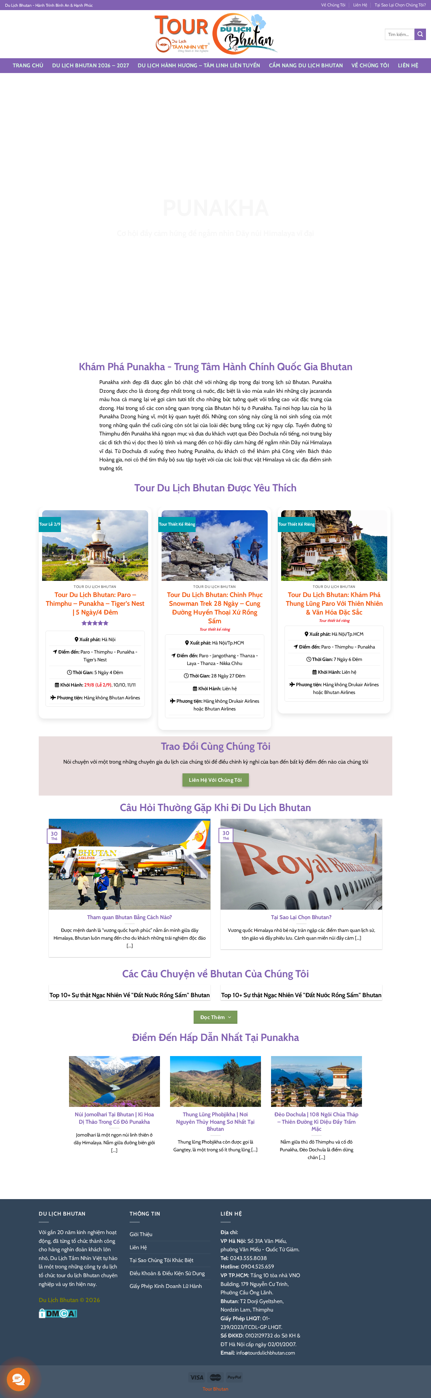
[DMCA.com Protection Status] (58, 1312)
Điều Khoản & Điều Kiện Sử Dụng (167, 1273)
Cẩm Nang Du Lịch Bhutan (306, 65)
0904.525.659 (257, 1266)
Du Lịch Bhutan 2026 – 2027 (90, 65)
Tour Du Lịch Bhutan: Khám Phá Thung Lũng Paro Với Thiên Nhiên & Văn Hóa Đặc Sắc (334, 603)
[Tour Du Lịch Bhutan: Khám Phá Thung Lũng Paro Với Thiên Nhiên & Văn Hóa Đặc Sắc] (334, 545)
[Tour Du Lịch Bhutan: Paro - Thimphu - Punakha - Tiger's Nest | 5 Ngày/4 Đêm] (95, 545)
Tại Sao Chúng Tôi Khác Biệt (161, 1260)
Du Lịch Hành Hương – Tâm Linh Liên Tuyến (199, 65)
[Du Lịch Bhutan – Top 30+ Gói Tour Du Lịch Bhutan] (215, 34)
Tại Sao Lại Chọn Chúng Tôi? (400, 4)
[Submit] (420, 34)
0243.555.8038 (248, 1258)
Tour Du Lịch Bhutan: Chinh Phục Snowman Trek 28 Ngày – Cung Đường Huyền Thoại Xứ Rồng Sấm (215, 608)
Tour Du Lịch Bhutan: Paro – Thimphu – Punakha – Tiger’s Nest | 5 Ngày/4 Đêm (95, 603)
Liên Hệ (360, 4)
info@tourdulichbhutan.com (265, 1353)
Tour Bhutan (215, 1389)
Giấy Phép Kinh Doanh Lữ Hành (166, 1286)
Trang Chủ (28, 65)
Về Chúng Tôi (333, 4)
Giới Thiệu (141, 1234)
